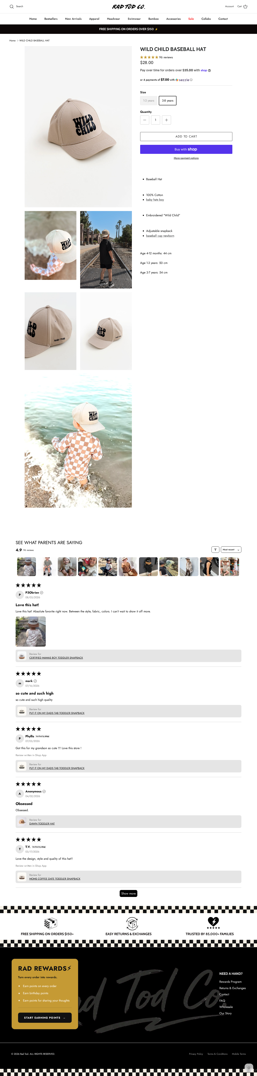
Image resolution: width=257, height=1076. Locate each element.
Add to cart (186, 136)
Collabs (206, 19)
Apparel (94, 19)
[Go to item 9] (189, 566)
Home (33, 19)
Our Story (225, 1013)
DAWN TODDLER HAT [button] (42, 823)
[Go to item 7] (148, 566)
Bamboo (153, 19)
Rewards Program (230, 982)
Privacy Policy (196, 1054)
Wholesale (226, 1007)
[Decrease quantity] (144, 120)
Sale (191, 19)
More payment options (186, 158)
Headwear (113, 19)
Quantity (146, 112)
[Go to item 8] (168, 566)
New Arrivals (73, 19)
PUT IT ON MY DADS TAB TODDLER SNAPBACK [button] (56, 713)
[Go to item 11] (229, 566)
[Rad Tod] (128, 6)
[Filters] (215, 549)
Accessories (173, 19)
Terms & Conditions (217, 1054)
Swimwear (134, 19)
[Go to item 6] (128, 566)
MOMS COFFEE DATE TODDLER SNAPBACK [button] (54, 879)
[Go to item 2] (46, 566)
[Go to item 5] (107, 566)
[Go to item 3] (67, 566)
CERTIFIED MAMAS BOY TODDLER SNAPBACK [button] (56, 658)
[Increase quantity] (166, 120)
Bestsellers (50, 19)
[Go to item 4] (87, 566)
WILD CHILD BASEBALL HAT (34, 40)
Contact (223, 19)
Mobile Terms (239, 1054)
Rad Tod (24, 1054)
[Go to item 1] (26, 566)
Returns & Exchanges (232, 988)
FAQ (222, 1001)
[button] (149, 57)
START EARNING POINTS (44, 1018)
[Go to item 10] (209, 566)
